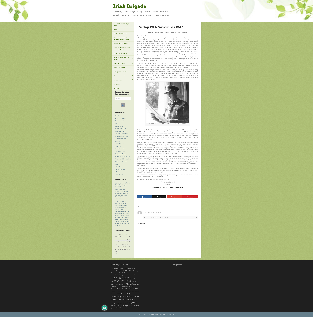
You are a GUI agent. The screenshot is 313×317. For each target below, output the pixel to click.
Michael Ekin (123, 284)
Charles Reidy (134, 271)
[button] (132, 34)
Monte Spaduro (121, 286)
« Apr (116, 254)
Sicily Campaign (121, 305)
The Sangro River (120, 169)
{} (165, 217)
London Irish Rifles (120, 139)
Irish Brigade (119, 126)
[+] (167, 217)
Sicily (116, 164)
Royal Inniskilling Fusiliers (123, 159)
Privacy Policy (158, 314)
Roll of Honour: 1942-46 (120, 33)
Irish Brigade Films (120, 128)
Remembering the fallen (122, 156)
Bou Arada (132, 268)
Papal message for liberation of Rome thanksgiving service (121, 203)
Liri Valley (132, 278)
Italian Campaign (120, 131)
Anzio (123, 268)
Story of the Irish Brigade (121, 43)
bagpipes (127, 268)
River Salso (113, 294)
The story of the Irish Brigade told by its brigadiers (122, 48)
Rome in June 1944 (122, 294)
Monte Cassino (119, 144)
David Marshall (132, 273)
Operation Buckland (121, 149)
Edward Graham (127, 275)
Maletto (117, 141)
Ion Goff (133, 275)
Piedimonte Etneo (120, 154)
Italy (127, 277)
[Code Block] (161, 218)
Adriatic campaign (120, 118)
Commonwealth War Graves (119, 273)
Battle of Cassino (120, 121)
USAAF (123, 308)
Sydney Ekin (113, 308)
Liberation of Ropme (121, 133)
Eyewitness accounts (120, 63)
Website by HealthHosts (168, 314)
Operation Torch (114, 291)
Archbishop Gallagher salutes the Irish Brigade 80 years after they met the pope (122, 222)
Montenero (113, 286)
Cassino (119, 270)
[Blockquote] (158, 218)
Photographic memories (120, 71)
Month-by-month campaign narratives (121, 58)
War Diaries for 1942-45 (120, 53)
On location (118, 146)
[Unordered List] (156, 218)
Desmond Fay (114, 275)
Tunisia (117, 172)
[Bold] (145, 218)
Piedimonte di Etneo (123, 291)
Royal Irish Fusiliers (121, 161)
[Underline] (149, 218)
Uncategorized (119, 174)
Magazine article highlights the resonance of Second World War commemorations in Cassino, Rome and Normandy (122, 194)
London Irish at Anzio (121, 136)
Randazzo (132, 291)
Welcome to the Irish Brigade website (122, 24)
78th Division (119, 116)
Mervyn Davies (115, 284)
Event (116, 123)
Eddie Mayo (120, 275)
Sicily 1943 (118, 167)
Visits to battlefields (119, 67)
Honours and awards (119, 76)
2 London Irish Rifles (116, 268)
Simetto (130, 305)
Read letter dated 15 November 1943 (167, 187)
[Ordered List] (154, 218)
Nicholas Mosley (129, 286)
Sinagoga (136, 306)
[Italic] (147, 218)
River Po (137, 291)
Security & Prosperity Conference (119, 303)
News (115, 29)
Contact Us (117, 84)
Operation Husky (120, 151)
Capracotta (113, 271)
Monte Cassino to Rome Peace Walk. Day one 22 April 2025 (122, 185)
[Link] (163, 218)
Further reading (118, 80)
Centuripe (127, 271)
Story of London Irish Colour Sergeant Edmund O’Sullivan (121, 38)
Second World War (128, 299)
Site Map (116, 88)
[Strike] (152, 218)
